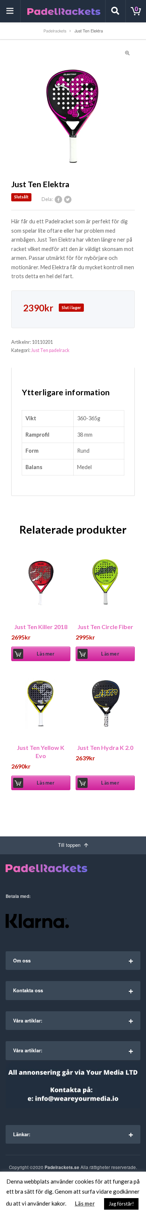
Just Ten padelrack (50, 350)
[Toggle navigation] (10, 11)
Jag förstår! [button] (121, 1204)
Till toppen (70, 845)
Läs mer (45, 654)
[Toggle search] (115, 11)
